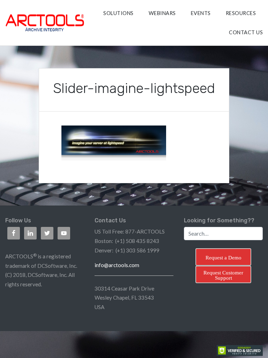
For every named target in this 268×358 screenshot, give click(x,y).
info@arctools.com (117, 265)
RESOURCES (241, 13)
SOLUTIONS (118, 13)
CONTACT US (246, 32)
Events (201, 13)
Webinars (162, 13)
